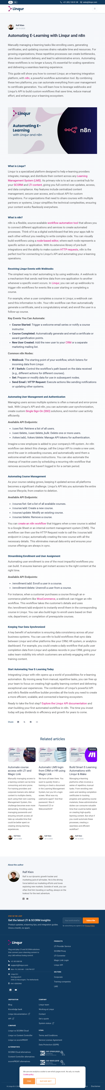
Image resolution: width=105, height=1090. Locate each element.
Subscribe (90, 920)
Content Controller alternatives (21, 1057)
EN (11, 2)
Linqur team (44, 1005)
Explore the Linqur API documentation (64, 703)
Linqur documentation (18, 1014)
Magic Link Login (61, 960)
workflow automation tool (63, 222)
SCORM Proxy (60, 951)
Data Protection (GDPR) (49, 1045)
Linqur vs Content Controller (20, 1035)
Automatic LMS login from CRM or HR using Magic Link (52, 771)
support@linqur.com (19, 965)
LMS (56, 986)
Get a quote (44, 1019)
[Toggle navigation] (94, 8)
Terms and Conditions (48, 1035)
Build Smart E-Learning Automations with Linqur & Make (83, 771)
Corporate (58, 977)
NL (16, 2)
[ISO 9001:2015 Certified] (52, 1062)
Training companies (62, 982)
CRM (68, 342)
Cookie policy (28, 1074)
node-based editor (47, 240)
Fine (29, 1081)
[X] (24, 722)
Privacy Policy (89, 926)
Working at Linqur (46, 1009)
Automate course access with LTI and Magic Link (19, 771)
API (10, 1019)
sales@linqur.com (90, 2)
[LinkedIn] (18, 722)
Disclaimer (95, 1086)
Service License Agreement (50, 1040)
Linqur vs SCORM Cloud (18, 1031)
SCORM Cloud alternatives (19, 1052)
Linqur (55, 283)
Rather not (46, 1081)
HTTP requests (69, 249)
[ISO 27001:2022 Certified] (52, 1053)
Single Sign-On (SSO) (38, 411)
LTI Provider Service (62, 946)
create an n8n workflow (32, 523)
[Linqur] (16, 8)
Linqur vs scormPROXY (18, 1040)
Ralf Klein (28, 872)
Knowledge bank (15, 1009)
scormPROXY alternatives (19, 1061)
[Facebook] (30, 722)
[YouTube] (16, 990)
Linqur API (58, 965)
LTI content (35, 184)
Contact (42, 1014)
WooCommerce (46, 598)
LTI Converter (59, 956)
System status (45, 1023)
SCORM (18, 184)
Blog (10, 1005)
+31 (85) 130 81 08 (70, 2)
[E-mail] (37, 722)
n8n (27, 78)
